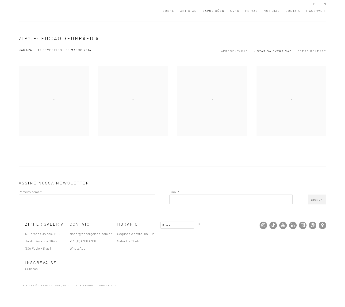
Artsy (303, 225)
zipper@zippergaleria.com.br (91, 233)
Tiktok (273, 225)
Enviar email (312, 225)
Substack (32, 269)
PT (315, 4)
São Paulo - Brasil (38, 248)
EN (324, 4)
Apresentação (234, 51)
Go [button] (200, 224)
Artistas (188, 10)
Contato (293, 10)
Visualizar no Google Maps (322, 225)
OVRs (234, 10)
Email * (174, 192)
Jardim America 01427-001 (44, 241)
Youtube (283, 225)
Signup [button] (317, 199)
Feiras (251, 10)
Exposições (213, 10)
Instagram (263, 225)
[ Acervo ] (316, 10)
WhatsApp (77, 248)
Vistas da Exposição (273, 51)
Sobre (168, 10)
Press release (312, 51)
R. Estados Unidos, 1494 (43, 233)
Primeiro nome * (30, 192)
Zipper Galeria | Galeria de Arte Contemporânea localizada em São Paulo (44, 10)
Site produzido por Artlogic (97, 285)
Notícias (272, 10)
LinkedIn (293, 225)
